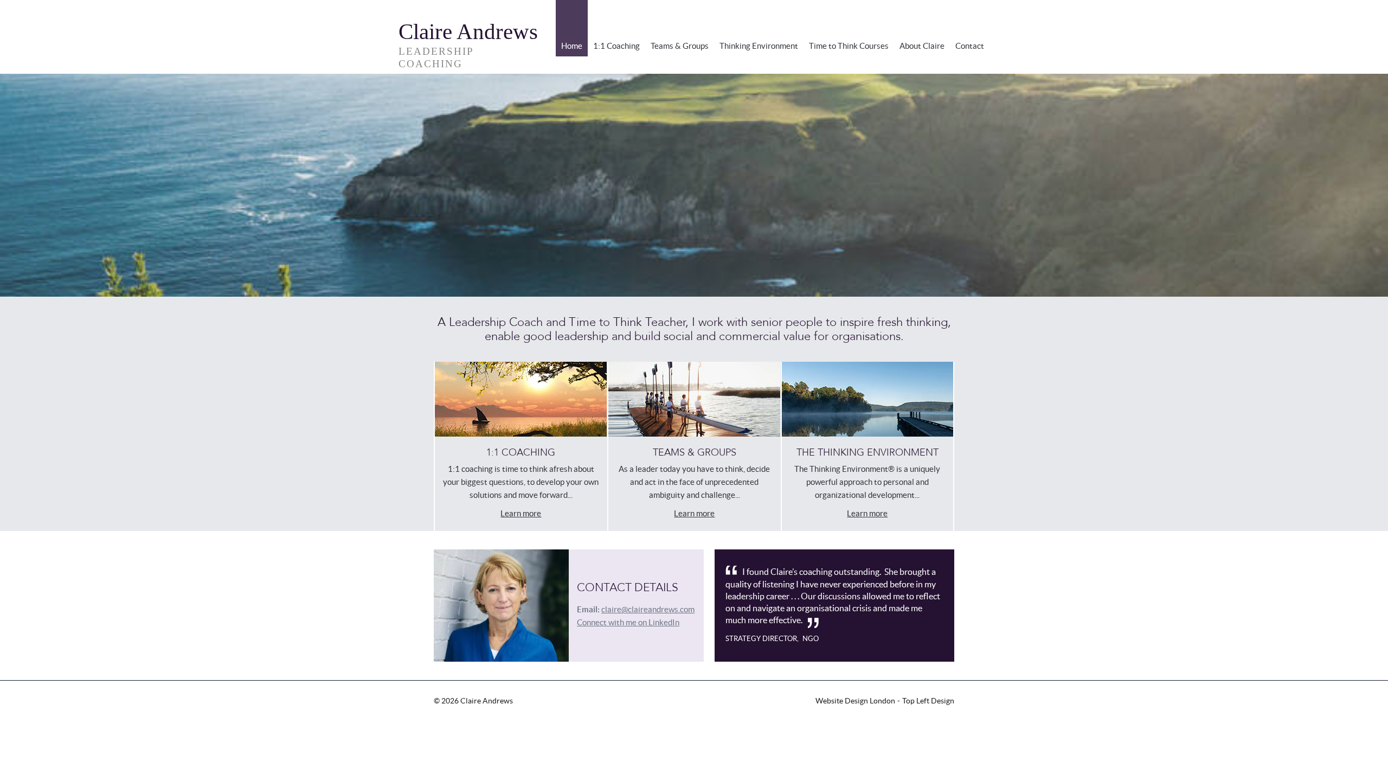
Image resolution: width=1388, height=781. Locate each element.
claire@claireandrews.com (648, 609)
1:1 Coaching (616, 45)
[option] (694, 185)
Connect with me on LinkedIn (628, 622)
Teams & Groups (680, 45)
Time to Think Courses (849, 45)
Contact (969, 45)
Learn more (520, 513)
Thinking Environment (758, 45)
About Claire (921, 45)
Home (571, 45)
